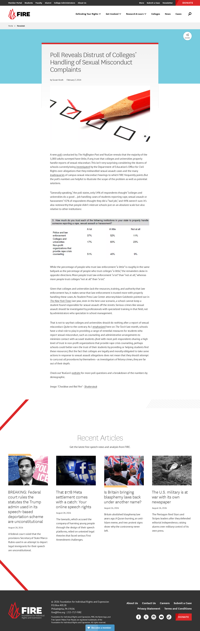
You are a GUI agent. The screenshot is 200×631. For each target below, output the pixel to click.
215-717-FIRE (74, 612)
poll (59, 154)
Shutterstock (90, 386)
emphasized (99, 326)
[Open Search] (190, 14)
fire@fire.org (58, 612)
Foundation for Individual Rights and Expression (84, 601)
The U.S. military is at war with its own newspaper (170, 496)
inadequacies (57, 175)
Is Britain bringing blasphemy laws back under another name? (122, 496)
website (76, 373)
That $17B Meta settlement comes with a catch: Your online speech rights (73, 499)
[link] (20, 14)
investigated (83, 167)
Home (10, 26)
